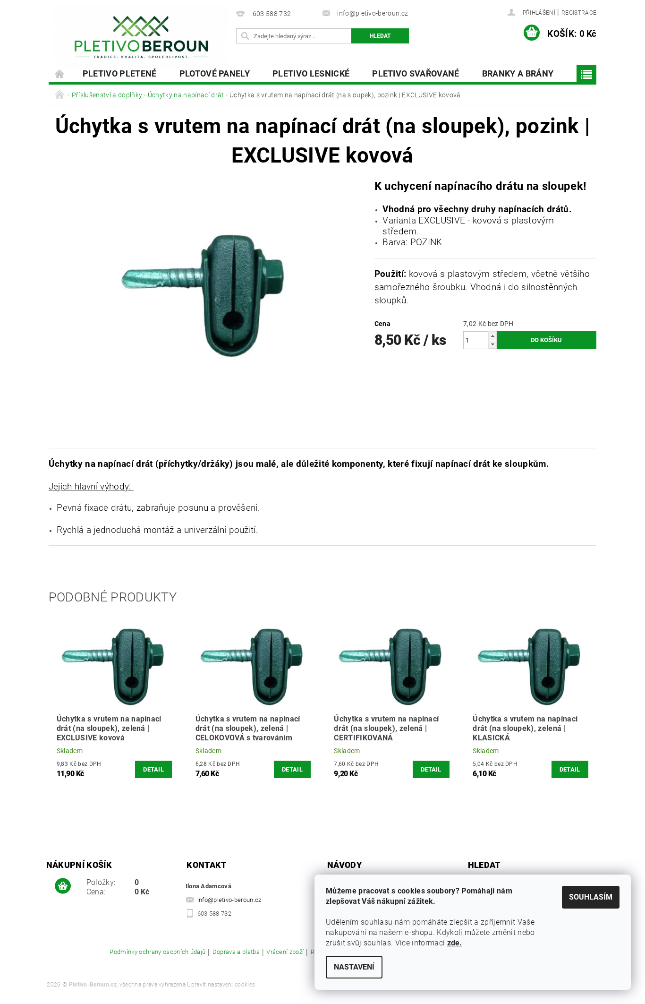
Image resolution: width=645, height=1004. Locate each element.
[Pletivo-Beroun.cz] (140, 37)
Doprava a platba (236, 952)
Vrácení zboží (285, 952)
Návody (344, 865)
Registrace (578, 12)
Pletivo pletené (120, 73)
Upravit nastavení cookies (221, 984)
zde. (454, 942)
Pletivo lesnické (310, 73)
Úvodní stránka (60, 73)
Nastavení (354, 966)
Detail (153, 769)
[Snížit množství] (492, 344)
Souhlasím (590, 896)
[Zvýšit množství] (492, 335)
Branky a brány (517, 73)
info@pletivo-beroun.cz (229, 899)
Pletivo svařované (415, 73)
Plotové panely (214, 73)
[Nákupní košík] (63, 886)
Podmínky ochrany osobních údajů (157, 952)
